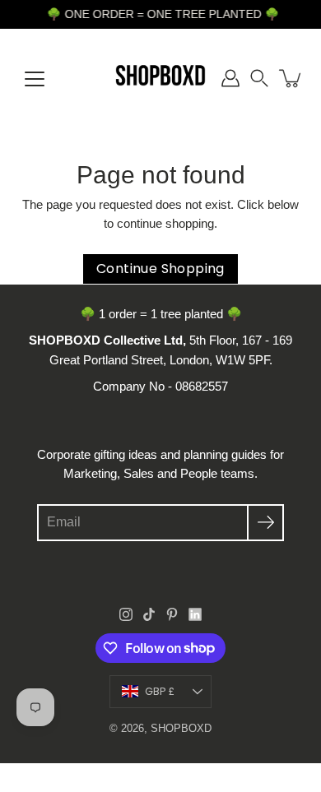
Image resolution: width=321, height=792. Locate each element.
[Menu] (34, 79)
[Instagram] (126, 614)
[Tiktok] (149, 614)
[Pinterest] (172, 614)
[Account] (230, 78)
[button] (259, 78)
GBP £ (159, 691)
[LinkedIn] (195, 614)
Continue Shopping (160, 268)
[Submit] (265, 522)
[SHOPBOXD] (160, 78)
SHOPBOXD (181, 728)
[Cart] (291, 78)
